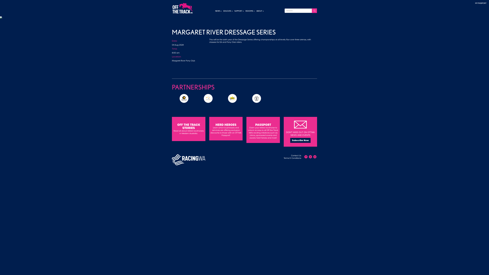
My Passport (480, 3)
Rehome (249, 11)
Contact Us (296, 155)
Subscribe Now (300, 140)
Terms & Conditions (292, 158)
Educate (227, 11)
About (259, 11)
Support (238, 11)
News (217, 11)
